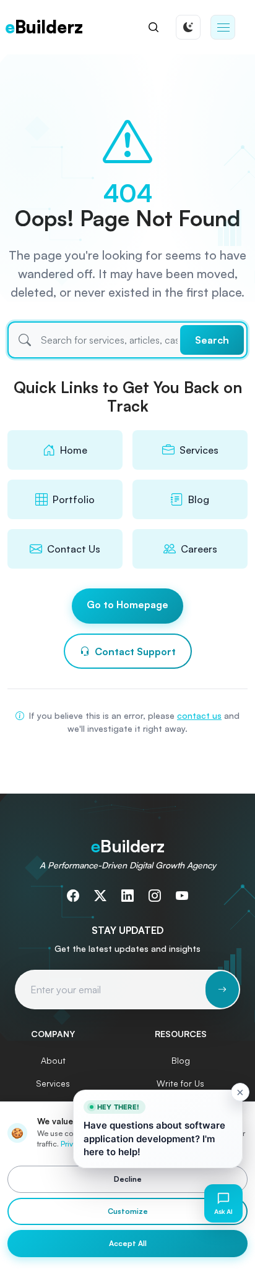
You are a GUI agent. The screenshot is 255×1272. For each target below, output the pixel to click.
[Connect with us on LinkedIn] (127, 895)
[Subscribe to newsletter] (222, 989)
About (53, 1060)
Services (53, 1083)
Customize (128, 1211)
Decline (128, 1179)
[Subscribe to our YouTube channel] (182, 895)
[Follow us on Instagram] (155, 895)
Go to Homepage (127, 604)
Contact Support (135, 651)
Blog (180, 1060)
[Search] (153, 27)
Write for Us (180, 1083)
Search (212, 340)
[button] (222, 27)
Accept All (128, 1243)
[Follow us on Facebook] (73, 895)
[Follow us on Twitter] (100, 895)
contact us (199, 715)
